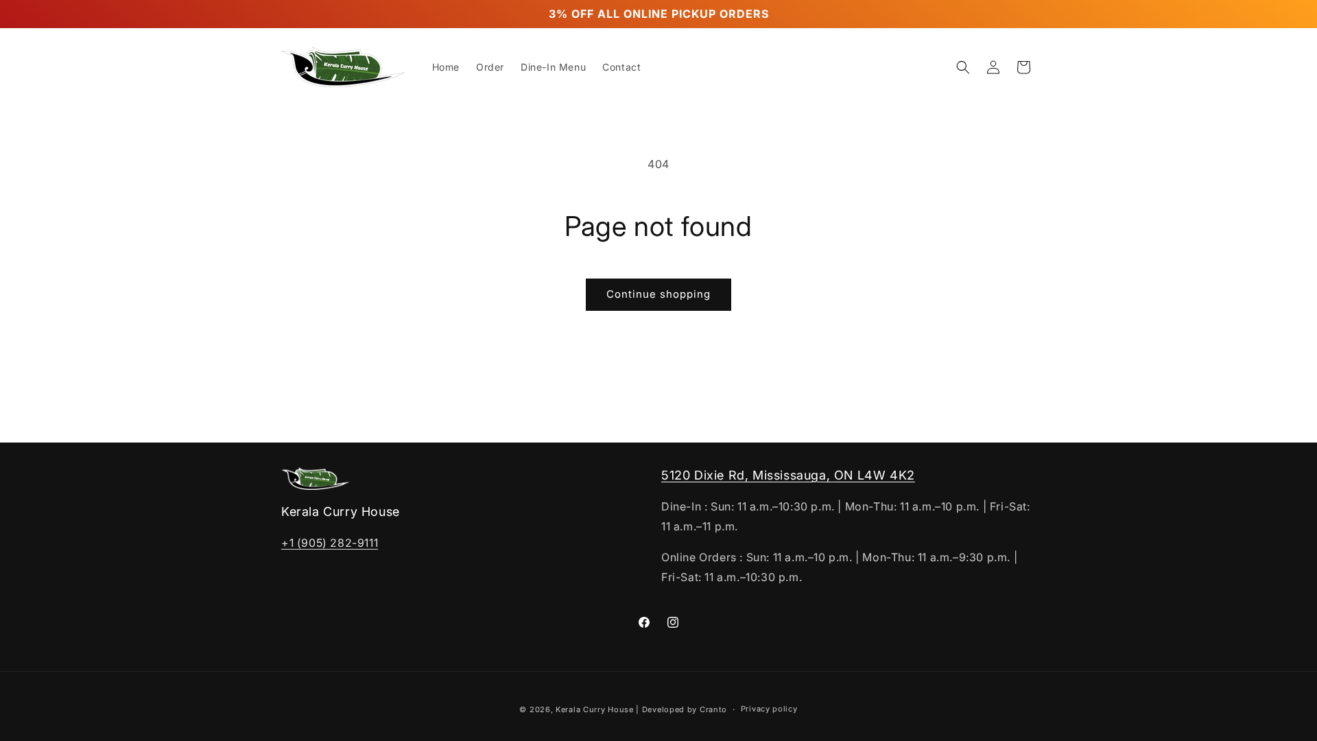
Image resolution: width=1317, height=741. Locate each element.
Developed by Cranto (684, 709)
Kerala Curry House (595, 709)
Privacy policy (769, 709)
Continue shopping (658, 294)
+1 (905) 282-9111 (329, 543)
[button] (963, 67)
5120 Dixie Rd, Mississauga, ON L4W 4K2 (788, 475)
